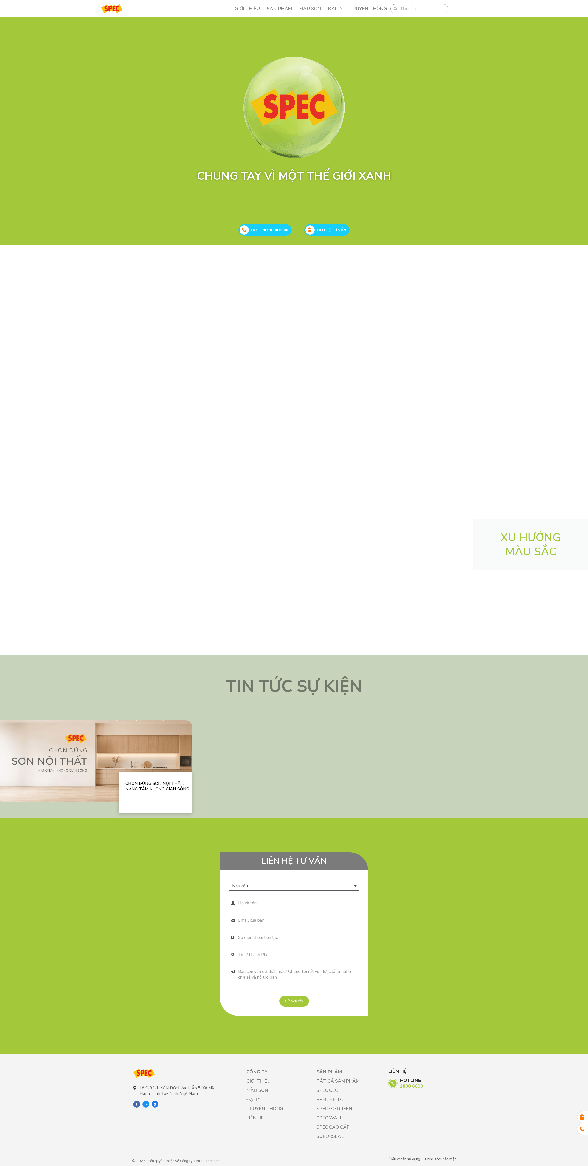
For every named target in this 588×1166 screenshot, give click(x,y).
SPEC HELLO (330, 1099)
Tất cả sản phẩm (338, 1081)
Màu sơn (310, 9)
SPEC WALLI (330, 1118)
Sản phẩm (279, 9)
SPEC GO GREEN (334, 1109)
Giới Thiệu (247, 9)
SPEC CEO (327, 1090)
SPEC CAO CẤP (333, 1127)
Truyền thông (368, 9)
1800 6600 (411, 1086)
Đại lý (335, 9)
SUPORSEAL (330, 1136)
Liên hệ (255, 1118)
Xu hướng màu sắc (530, 544)
